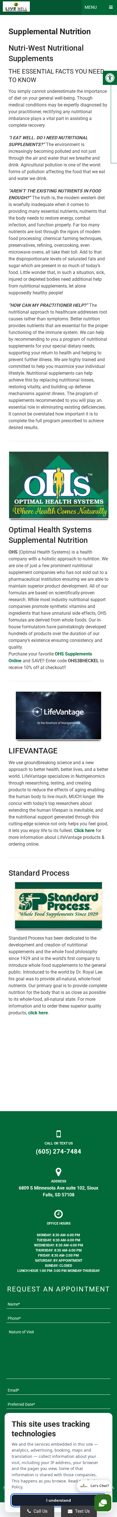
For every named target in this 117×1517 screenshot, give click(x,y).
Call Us (39, 1511)
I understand (58, 1500)
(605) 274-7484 (58, 1151)
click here (38, 1012)
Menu (91, 7)
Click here (84, 830)
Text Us (82, 1511)
